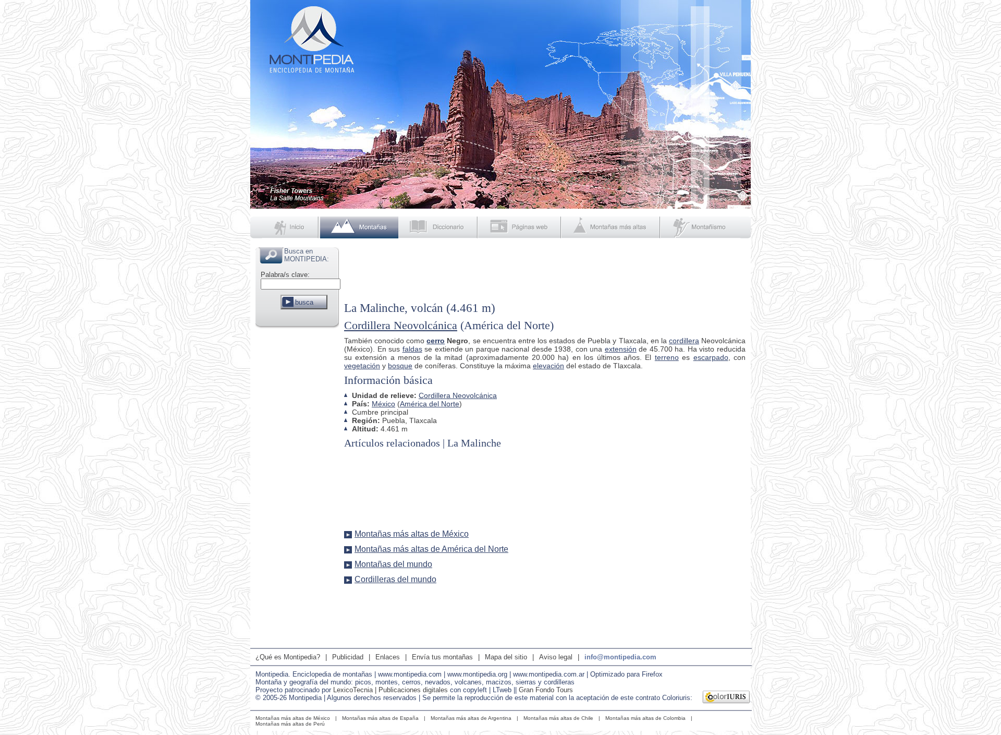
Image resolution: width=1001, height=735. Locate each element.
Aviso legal (555, 657)
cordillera (684, 340)
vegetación (362, 366)
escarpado (710, 357)
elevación (548, 366)
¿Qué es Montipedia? (287, 657)
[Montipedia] (285, 227)
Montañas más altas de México (412, 533)
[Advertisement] (297, 487)
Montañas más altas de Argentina (471, 718)
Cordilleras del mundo (395, 579)
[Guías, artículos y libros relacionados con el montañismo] (706, 227)
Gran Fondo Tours (546, 690)
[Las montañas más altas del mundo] (612, 227)
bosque (400, 366)
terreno (667, 357)
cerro (435, 340)
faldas (412, 349)
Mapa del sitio (506, 657)
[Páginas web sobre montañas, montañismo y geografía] (521, 227)
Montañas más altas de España (380, 718)
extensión (621, 349)
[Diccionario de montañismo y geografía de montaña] (438, 227)
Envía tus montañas (442, 657)
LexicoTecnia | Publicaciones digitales (390, 690)
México (383, 404)
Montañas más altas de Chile (558, 718)
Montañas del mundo (393, 564)
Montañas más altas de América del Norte (431, 549)
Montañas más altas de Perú (290, 724)
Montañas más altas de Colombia (645, 718)
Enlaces (387, 657)
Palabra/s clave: (285, 275)
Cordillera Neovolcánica (400, 325)
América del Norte (429, 404)
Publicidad (347, 657)
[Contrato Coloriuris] (726, 698)
